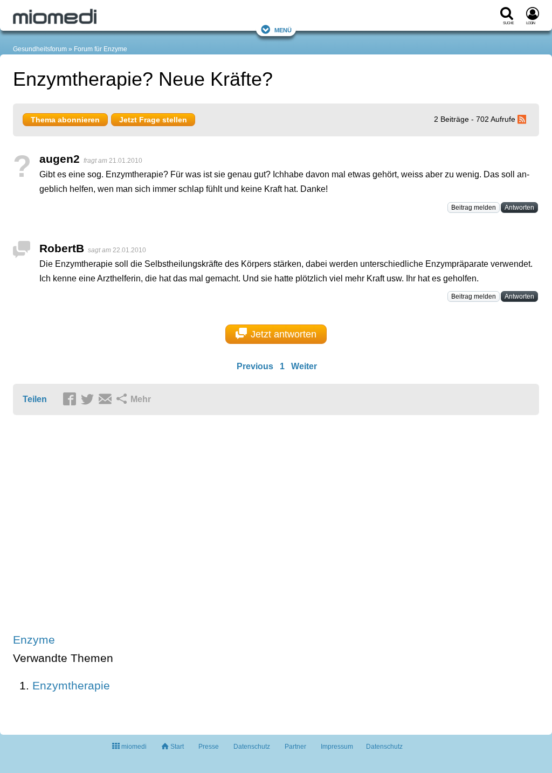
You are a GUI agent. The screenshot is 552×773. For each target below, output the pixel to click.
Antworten (519, 207)
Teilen (35, 399)
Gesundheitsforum (40, 49)
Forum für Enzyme (100, 49)
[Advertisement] (180, 525)
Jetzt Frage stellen (153, 119)
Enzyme (34, 639)
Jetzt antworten (283, 334)
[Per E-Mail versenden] (107, 400)
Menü (283, 29)
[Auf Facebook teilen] (71, 400)
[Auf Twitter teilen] (89, 400)
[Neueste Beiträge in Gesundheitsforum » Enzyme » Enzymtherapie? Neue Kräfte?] (523, 119)
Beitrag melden (473, 207)
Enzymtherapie (71, 685)
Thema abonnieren (65, 119)
